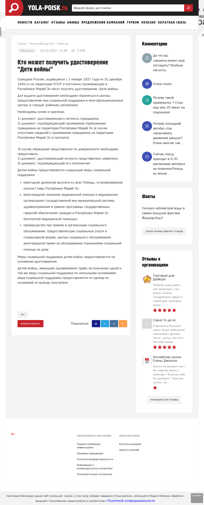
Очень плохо (162, 84)
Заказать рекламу (129, 450)
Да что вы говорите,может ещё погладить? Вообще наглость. (169, 62)
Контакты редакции (130, 444)
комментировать (30, 323)
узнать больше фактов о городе (164, 231)
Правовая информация (90, 453)
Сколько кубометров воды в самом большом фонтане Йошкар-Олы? (163, 213)
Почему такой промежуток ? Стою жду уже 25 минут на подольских (169, 105)
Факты (148, 197)
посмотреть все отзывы (164, 399)
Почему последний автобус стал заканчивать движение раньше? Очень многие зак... (168, 133)
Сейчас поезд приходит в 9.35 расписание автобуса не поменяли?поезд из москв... (169, 163)
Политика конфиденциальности (95, 459)
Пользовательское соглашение (94, 474)
